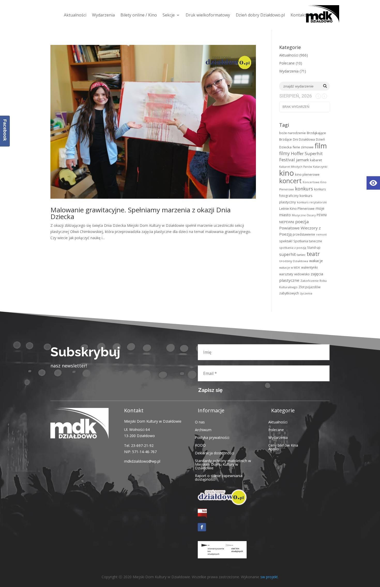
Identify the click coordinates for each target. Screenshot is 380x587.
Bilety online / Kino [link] (138, 15)
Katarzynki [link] (320, 166)
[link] (373, 183)
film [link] (321, 145)
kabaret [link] (316, 160)
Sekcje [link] (169, 15)
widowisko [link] (302, 274)
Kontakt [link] (298, 15)
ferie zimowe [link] (303, 147)
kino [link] (286, 173)
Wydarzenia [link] (103, 15)
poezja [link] (302, 221)
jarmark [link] (302, 159)
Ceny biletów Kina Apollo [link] (283, 447)
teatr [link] (313, 254)
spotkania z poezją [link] (292, 248)
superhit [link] (287, 254)
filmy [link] (284, 153)
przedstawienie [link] (304, 234)
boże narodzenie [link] (292, 133)
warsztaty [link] (286, 274)
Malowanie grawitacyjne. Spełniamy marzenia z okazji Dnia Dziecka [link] (140, 213)
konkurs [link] (304, 188)
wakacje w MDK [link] (289, 267)
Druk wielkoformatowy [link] (208, 15)
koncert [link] (290, 180)
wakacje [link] (316, 260)
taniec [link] (301, 255)
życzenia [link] (306, 293)
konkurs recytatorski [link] (312, 202)
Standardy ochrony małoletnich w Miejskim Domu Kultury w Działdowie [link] (223, 464)
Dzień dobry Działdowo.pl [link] (260, 15)
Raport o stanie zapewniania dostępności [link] (218, 477)
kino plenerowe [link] (307, 174)
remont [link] (321, 234)
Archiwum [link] (203, 429)
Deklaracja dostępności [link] (214, 453)
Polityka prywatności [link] (212, 437)
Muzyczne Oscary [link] (304, 215)
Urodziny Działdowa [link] (293, 261)
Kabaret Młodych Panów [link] (295, 166)
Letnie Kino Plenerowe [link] (297, 208)
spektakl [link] (285, 241)
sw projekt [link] (269, 576)
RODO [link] (200, 445)
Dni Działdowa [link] (304, 139)
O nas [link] (200, 422)
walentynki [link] (309, 267)
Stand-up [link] (314, 247)
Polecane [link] (287, 63)
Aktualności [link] (75, 15)
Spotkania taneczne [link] (307, 241)
